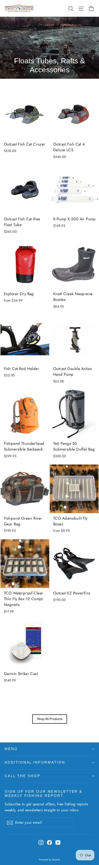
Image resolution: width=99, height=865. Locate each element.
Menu (11, 749)
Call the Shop (22, 776)
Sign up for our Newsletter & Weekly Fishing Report (43, 794)
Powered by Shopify (49, 859)
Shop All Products (49, 719)
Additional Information (35, 762)
